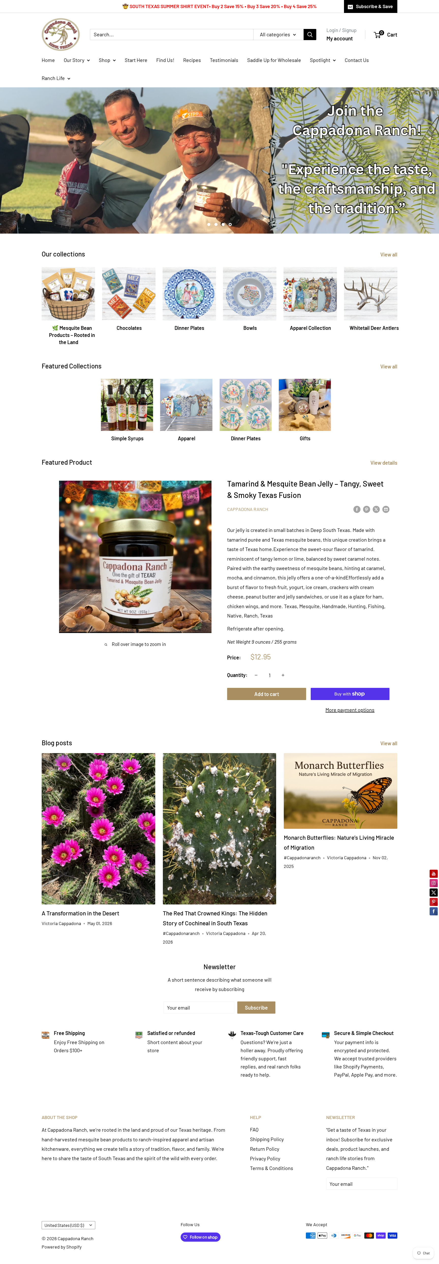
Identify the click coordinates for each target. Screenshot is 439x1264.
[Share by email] (385, 508)
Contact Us (357, 60)
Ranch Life (53, 78)
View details (384, 463)
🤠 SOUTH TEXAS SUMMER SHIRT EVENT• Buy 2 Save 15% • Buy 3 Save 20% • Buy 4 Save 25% (219, 6)
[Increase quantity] (283, 675)
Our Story (74, 60)
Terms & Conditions (271, 1168)
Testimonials (224, 60)
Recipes (192, 60)
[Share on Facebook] (356, 508)
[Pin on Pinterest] (366, 508)
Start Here (136, 60)
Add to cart (266, 694)
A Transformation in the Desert (80, 913)
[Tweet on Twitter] (376, 508)
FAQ (254, 1129)
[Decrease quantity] (256, 675)
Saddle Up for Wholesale (274, 60)
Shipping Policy (267, 1139)
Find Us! (165, 60)
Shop (104, 60)
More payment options (349, 710)
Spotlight (320, 60)
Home (48, 60)
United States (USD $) (64, 1225)
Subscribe (256, 1007)
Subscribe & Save (374, 6)
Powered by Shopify (62, 1247)
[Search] (310, 34)
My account (339, 38)
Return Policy (264, 1149)
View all (389, 254)
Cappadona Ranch (247, 509)
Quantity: (237, 675)
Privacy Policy (265, 1158)
